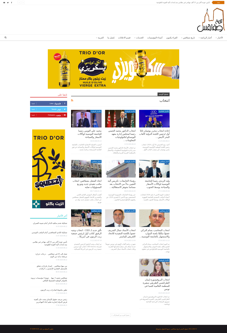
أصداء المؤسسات (154, 38)
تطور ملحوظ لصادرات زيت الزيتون (53, 290)
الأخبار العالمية (164, 111)
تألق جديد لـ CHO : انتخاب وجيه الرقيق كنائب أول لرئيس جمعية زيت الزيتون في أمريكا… (86, 233)
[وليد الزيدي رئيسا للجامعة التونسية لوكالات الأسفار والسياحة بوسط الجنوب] (154, 169)
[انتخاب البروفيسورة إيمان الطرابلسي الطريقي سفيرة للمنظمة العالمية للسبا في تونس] (154, 267)
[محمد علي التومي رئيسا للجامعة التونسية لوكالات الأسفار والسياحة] (86, 119)
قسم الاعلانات (124, 38)
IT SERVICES (34, 329)
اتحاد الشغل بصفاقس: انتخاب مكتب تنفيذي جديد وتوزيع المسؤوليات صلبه (87, 184)
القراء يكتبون (171, 38)
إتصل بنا (110, 38)
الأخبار (220, 38)
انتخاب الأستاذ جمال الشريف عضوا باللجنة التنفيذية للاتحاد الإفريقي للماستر (122, 233)
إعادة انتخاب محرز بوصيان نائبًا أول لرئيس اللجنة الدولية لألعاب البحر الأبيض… (154, 133)
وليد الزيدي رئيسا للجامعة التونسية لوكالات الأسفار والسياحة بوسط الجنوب (157, 184)
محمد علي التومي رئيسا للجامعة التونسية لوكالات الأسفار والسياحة (90, 133)
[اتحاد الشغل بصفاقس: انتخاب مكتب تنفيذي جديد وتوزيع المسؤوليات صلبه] (86, 169)
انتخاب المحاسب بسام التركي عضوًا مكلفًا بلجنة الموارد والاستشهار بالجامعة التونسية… (154, 233)
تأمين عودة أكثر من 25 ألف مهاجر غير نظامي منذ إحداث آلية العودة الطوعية (183, 2)
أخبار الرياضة (206, 38)
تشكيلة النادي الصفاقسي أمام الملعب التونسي (49, 233)
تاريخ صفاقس (189, 38)
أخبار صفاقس (164, 161)
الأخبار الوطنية (130, 111)
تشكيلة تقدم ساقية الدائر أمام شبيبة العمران (50, 223)
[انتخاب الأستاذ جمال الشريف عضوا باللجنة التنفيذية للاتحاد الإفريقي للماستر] (120, 218)
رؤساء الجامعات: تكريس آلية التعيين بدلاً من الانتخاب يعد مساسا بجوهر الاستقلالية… (122, 184)
